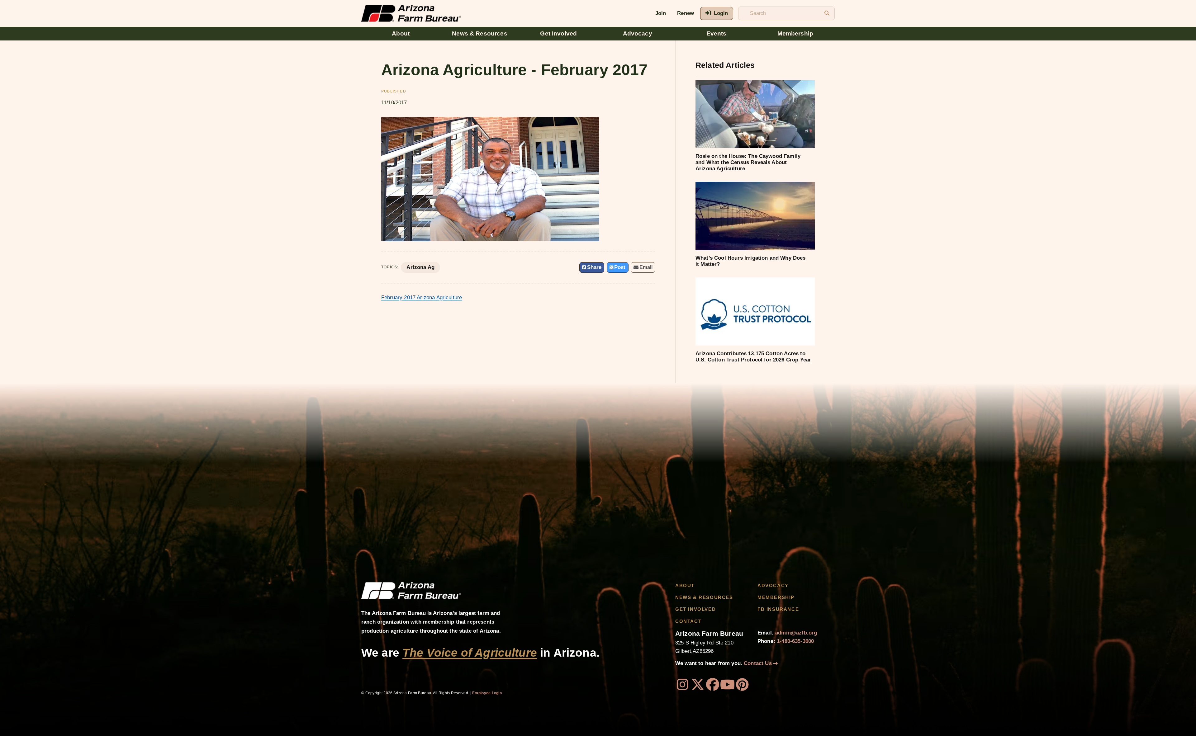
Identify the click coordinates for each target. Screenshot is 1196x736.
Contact (688, 621)
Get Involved (558, 33)
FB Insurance (778, 609)
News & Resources (479, 33)
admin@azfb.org (796, 633)
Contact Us (758, 663)
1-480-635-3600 (795, 641)
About (401, 33)
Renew (685, 13)
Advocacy (637, 33)
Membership (795, 33)
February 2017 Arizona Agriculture (421, 297)
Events (716, 33)
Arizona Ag (420, 267)
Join (660, 13)
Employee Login (487, 693)
